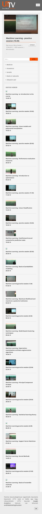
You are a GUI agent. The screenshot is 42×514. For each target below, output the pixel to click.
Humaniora (10, 68)
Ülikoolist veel (11, 80)
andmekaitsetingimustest (12, 505)
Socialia (9, 72)
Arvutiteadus (10, 49)
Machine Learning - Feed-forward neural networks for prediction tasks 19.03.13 (19, 240)
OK (36, 509)
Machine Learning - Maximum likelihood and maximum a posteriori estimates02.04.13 (20, 301)
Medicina (9, 65)
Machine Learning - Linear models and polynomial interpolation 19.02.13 (18, 128)
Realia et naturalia (13, 76)
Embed (32, 45)
